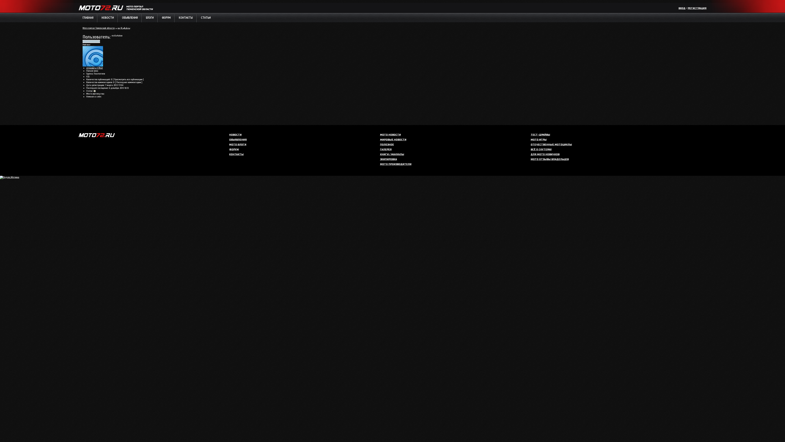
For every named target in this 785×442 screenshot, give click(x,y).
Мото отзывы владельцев (550, 159)
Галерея (386, 149)
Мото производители (396, 164)
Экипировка (388, 159)
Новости (108, 17)
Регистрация (697, 8)
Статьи (206, 17)
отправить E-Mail (94, 68)
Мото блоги (237, 144)
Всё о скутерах (541, 149)
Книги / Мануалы (392, 154)
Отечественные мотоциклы (551, 144)
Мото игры (539, 139)
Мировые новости (393, 139)
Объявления (130, 17)
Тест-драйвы (540, 134)
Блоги (150, 17)
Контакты (186, 17)
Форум (166, 17)
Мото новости (390, 134)
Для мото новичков (545, 154)
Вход (681, 8)
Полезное (387, 144)
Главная (88, 17)
